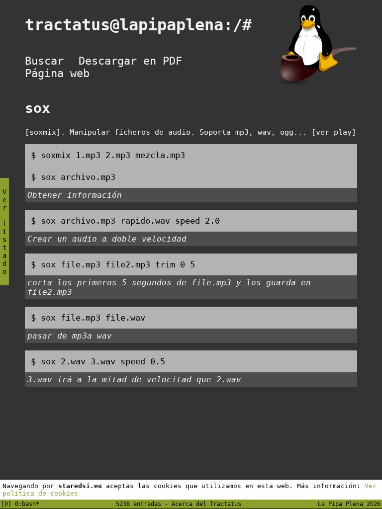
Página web (57, 73)
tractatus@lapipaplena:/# (148, 24)
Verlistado (4, 231)
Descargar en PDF (130, 61)
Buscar (44, 61)
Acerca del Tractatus (206, 504)
